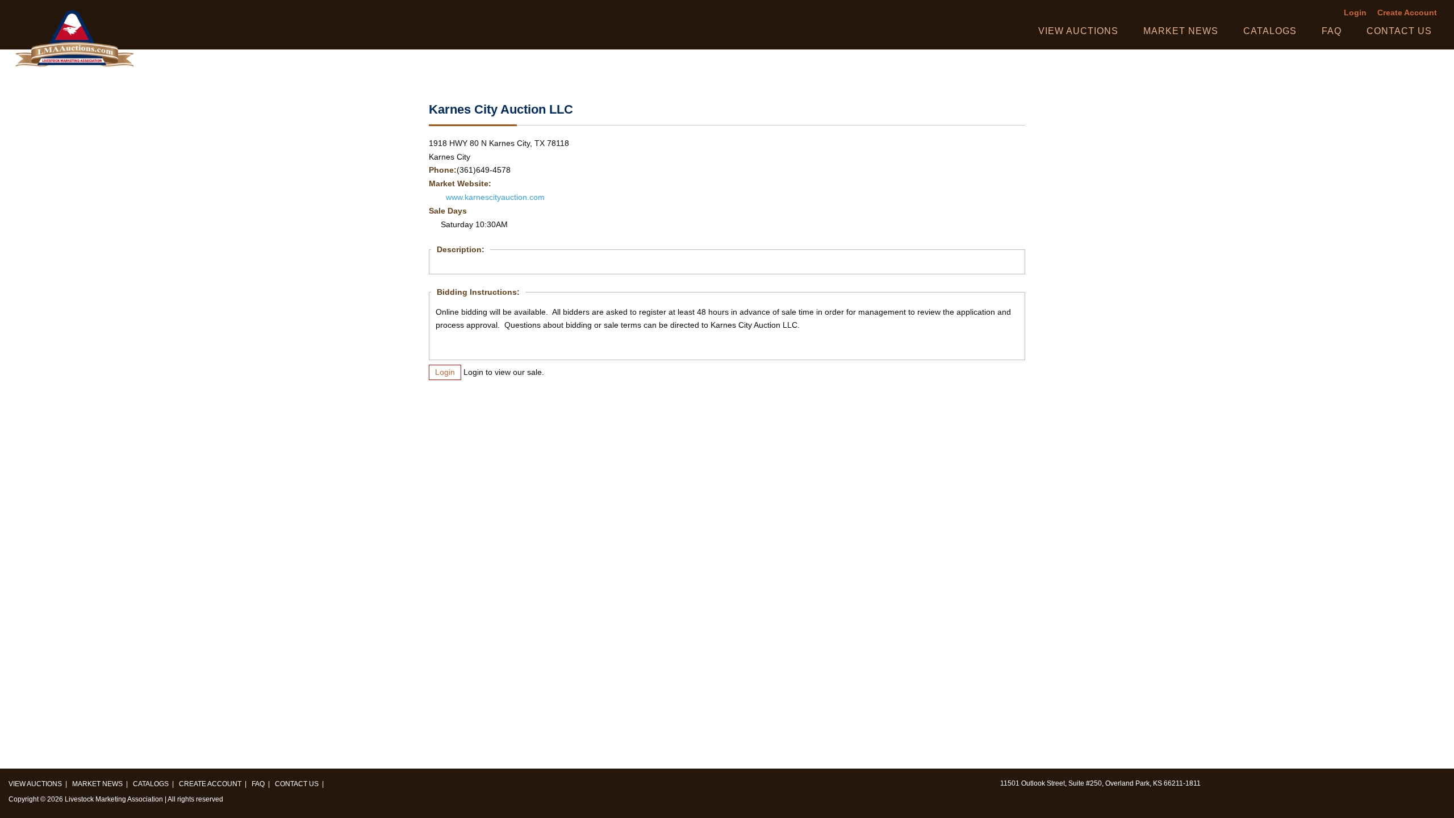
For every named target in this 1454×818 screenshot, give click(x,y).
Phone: (443, 170)
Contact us (1399, 31)
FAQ (1332, 31)
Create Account (1407, 13)
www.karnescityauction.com (495, 197)
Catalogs (1270, 31)
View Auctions (1078, 31)
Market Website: (460, 184)
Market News (1180, 31)
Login (1355, 13)
